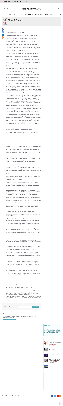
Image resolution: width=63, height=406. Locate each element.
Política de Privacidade (15, 395)
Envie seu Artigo (15, 8)
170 (5, 22)
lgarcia (5, 23)
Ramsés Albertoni (52, 350)
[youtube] (59, 9)
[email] (3, 37)
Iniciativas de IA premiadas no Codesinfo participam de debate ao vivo (55, 342)
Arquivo (46, 14)
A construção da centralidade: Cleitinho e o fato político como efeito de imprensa (54, 349)
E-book (21, 14)
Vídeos (41, 14)
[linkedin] (3, 35)
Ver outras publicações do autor (9, 319)
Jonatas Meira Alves (53, 366)
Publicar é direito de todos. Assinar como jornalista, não (54, 354)
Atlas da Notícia (19, 1)
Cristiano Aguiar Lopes (53, 361)
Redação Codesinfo (53, 344)
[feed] (60, 396)
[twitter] (58, 9)
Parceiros (52, 14)
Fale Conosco (9, 8)
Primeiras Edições (5, 18)
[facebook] (3, 29)
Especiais (10, 14)
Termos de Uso (7, 395)
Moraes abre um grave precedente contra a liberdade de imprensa (54, 360)
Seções (15, 14)
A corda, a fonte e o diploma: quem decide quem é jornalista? (54, 365)
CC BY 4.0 (13, 400)
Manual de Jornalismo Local (33, 1)
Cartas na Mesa (28, 14)
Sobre (5, 8)
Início (2, 8)
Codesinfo (25, 1)
